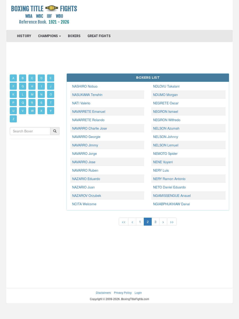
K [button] (13, 94)
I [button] (41, 86)
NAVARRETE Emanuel (88, 111)
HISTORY (24, 36)
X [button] (41, 111)
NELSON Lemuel (165, 145)
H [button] (32, 86)
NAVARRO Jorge (84, 153)
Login (138, 292)
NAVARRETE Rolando (88, 119)
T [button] (51, 102)
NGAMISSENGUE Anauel (172, 195)
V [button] (23, 111)
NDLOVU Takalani (166, 86)
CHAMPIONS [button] (48, 36)
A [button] (13, 78)
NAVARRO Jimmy (85, 145)
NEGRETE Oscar (166, 103)
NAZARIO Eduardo (86, 178)
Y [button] (51, 111)
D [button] (41, 78)
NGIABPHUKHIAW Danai (171, 204)
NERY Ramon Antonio (169, 178)
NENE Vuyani (163, 162)
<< (124, 221)
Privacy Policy (123, 292)
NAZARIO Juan (83, 187)
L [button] (23, 94)
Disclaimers (103, 292)
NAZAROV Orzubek (86, 195)
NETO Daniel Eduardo (169, 187)
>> (172, 221)
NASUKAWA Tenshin (87, 94)
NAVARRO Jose (83, 162)
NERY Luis (161, 170)
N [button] (41, 94)
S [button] (41, 102)
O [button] (51, 94)
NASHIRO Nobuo (85, 86)
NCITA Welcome (84, 204)
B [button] (23, 78)
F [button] (13, 86)
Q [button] (23, 102)
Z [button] (13, 119)
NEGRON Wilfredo (166, 119)
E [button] (51, 78)
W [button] (32, 111)
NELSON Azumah (166, 128)
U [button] (13, 111)
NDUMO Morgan (165, 94)
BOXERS (74, 36)
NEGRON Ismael (165, 111)
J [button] (50, 86)
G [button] (23, 86)
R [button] (32, 102)
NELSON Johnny (165, 136)
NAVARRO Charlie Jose (89, 128)
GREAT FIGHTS (99, 36)
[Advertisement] (147, 15)
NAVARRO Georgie (86, 136)
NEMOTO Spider (165, 153)
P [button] (13, 102)
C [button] (32, 78)
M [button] (32, 94)
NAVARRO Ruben (85, 170)
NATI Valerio (81, 103)
